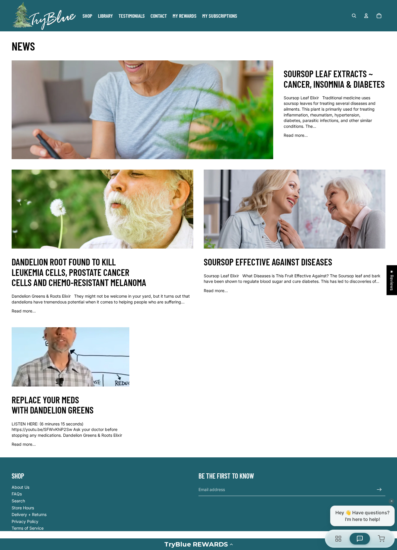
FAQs (17, 493)
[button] (198, 544)
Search (18, 500)
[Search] (354, 15)
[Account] (366, 15)
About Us (20, 487)
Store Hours (23, 507)
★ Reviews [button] (391, 280)
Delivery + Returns (29, 514)
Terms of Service (28, 528)
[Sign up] (379, 490)
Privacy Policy (25, 521)
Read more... (296, 135)
